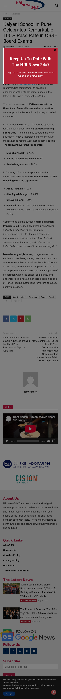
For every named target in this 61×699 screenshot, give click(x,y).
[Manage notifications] (53, 692)
